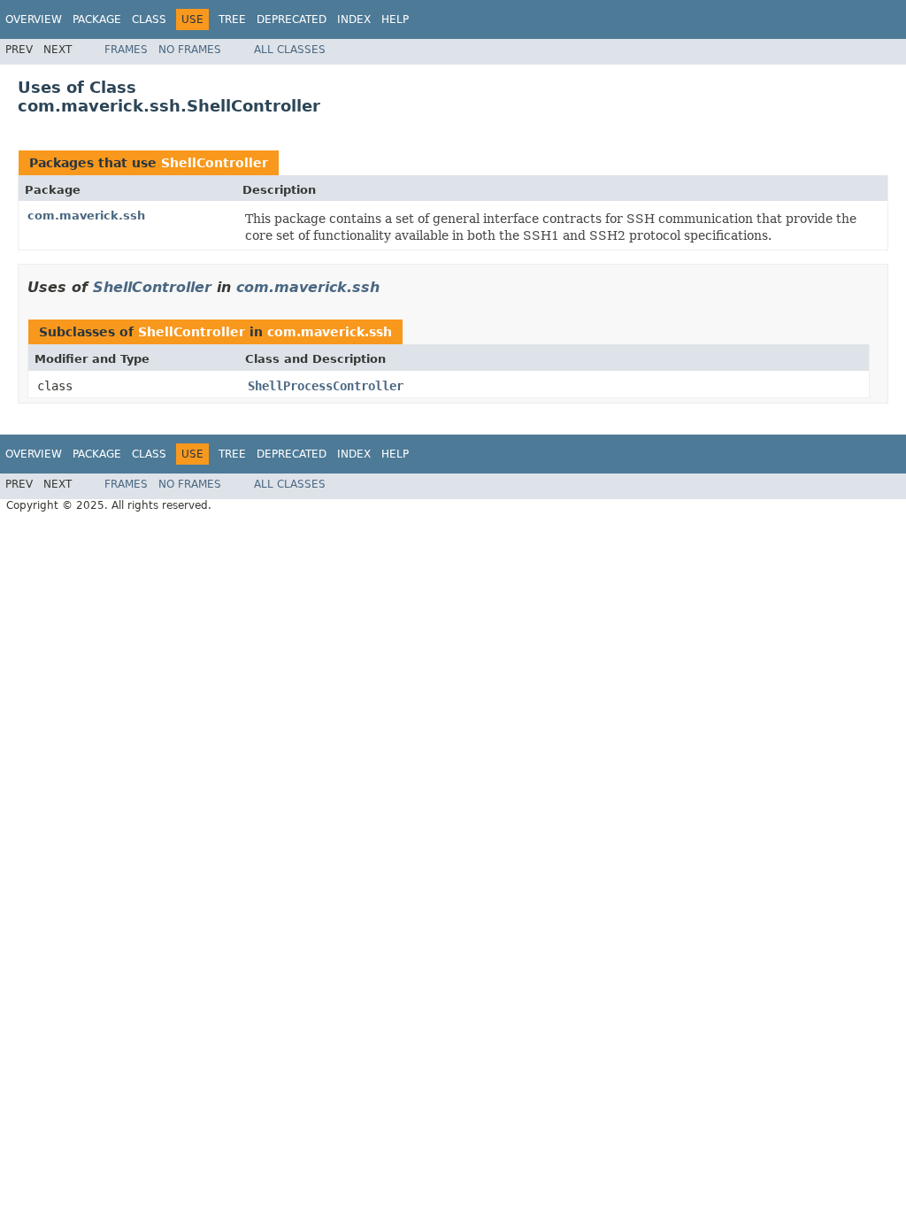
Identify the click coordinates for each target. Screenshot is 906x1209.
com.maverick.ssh (86, 215)
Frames (126, 49)
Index (354, 19)
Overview (33, 19)
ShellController (214, 163)
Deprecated (291, 19)
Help (395, 19)
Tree (232, 19)
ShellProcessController (325, 386)
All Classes (290, 49)
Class (149, 19)
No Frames (189, 49)
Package (97, 19)
